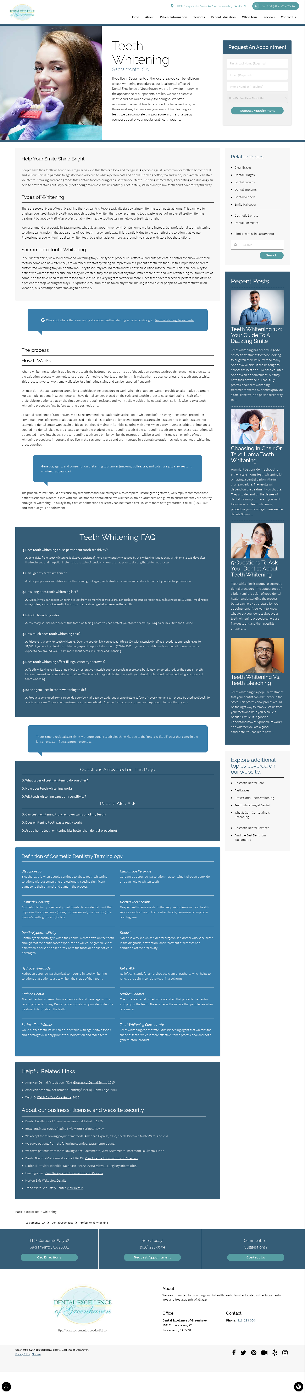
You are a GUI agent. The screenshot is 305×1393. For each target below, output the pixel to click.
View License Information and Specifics (111, 1158)
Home (135, 17)
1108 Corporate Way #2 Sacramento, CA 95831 (210, 6)
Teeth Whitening (46, 1212)
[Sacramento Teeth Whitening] (51, 139)
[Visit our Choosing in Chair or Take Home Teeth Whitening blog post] (257, 443)
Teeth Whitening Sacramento (174, 320)
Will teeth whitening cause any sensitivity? (55, 796)
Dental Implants (245, 189)
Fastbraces (242, 790)
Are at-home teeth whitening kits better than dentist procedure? (71, 830)
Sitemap (36, 1354)
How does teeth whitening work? (48, 788)
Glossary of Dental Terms (90, 1082)
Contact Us (288, 17)
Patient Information (173, 17)
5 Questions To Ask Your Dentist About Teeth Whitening (254, 568)
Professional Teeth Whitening (254, 798)
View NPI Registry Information (116, 1166)
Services (199, 17)
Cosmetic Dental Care (249, 783)
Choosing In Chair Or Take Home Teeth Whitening (256, 454)
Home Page (101, 1090)
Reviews (269, 17)
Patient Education (223, 17)
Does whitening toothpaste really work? (53, 822)
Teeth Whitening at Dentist (252, 805)
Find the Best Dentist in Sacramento (250, 837)
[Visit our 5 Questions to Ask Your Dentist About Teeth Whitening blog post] (257, 557)
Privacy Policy (22, 1354)
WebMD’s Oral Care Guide (54, 1097)
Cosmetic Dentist (246, 215)
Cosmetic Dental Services (252, 828)
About (149, 17)
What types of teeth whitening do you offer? (56, 780)
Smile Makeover (245, 204)
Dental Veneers (245, 197)
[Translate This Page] (298, 1386)
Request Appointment (152, 1257)
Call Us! (278, 6)
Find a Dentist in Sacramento (254, 234)
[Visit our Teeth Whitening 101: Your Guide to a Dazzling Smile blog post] (257, 324)
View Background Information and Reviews (74, 1173)
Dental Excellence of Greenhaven (47, 415)
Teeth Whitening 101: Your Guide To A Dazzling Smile (256, 335)
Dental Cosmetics (246, 223)
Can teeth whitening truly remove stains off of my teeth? (65, 814)
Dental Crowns (245, 182)
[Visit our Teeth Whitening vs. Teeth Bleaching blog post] (257, 671)
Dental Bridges (245, 175)
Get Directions (49, 1257)
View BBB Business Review (87, 1128)
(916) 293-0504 (198, 503)
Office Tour (249, 17)
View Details (58, 1180)
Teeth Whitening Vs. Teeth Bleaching (255, 680)
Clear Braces (243, 167)
